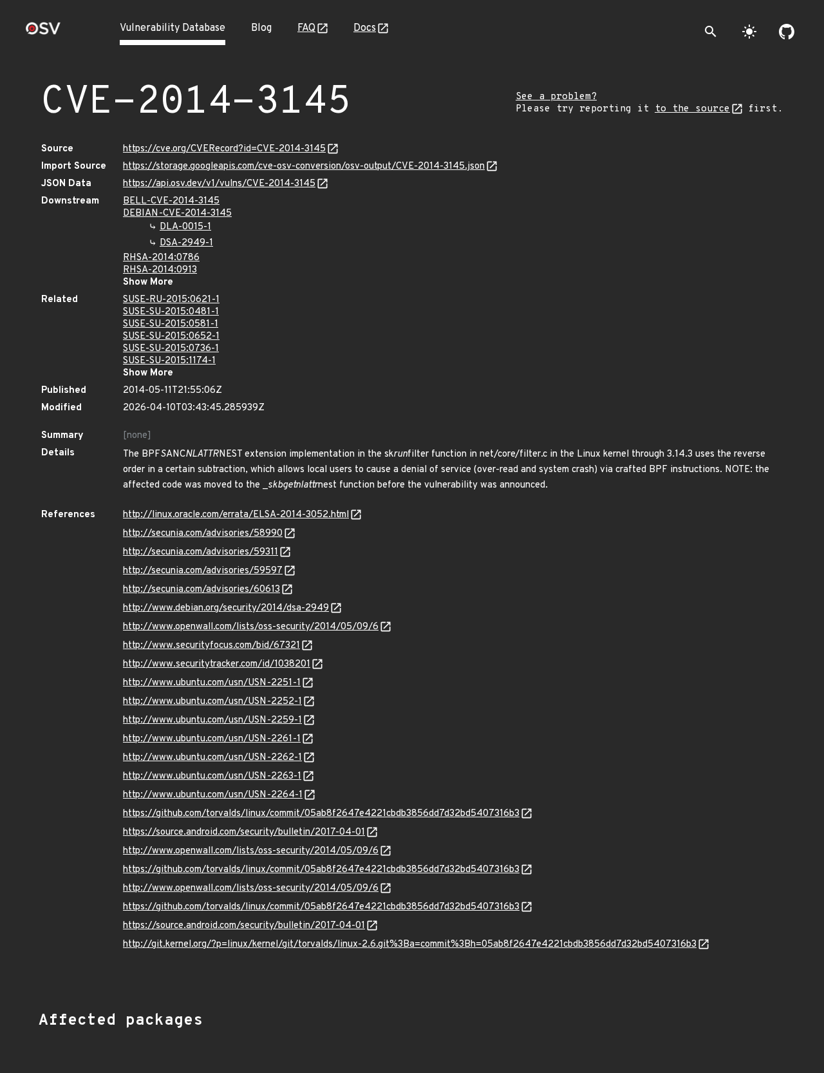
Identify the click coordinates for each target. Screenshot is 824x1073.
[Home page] (43, 32)
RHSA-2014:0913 (160, 270)
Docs (364, 28)
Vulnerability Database (172, 28)
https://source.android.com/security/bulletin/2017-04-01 (244, 832)
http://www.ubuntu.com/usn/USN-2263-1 (212, 776)
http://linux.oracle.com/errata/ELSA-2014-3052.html (236, 515)
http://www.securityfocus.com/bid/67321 (211, 646)
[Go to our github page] (786, 31)
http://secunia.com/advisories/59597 (203, 571)
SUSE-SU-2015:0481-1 (171, 312)
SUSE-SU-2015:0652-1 (171, 336)
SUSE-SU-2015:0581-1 (170, 324)
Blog (261, 28)
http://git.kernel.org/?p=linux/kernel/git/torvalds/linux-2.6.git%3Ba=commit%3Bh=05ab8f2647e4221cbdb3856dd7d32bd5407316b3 (410, 944)
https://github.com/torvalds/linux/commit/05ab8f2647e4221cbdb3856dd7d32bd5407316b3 (321, 814)
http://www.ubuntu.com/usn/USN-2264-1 (213, 795)
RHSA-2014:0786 (161, 258)
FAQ (306, 28)
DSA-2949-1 (186, 243)
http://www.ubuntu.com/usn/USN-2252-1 (212, 702)
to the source (692, 109)
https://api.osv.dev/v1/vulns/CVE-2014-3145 (219, 184)
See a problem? (556, 97)
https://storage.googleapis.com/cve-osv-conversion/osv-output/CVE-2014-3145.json (304, 166)
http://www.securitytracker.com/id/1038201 (216, 664)
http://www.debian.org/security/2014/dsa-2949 (226, 608)
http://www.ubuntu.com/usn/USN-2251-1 (212, 683)
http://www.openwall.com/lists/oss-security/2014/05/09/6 (251, 627)
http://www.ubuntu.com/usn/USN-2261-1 (212, 739)
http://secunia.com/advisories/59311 (200, 552)
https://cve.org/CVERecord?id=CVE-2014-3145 (224, 149)
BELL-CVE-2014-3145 (171, 201)
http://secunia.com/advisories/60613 (201, 590)
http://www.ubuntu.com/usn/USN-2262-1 (212, 758)
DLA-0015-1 (185, 227)
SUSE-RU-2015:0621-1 (171, 300)
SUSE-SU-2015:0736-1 (171, 349)
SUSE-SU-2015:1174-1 (169, 361)
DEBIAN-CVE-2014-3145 (177, 213)
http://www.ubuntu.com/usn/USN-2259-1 (212, 720)
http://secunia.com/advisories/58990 (203, 533)
